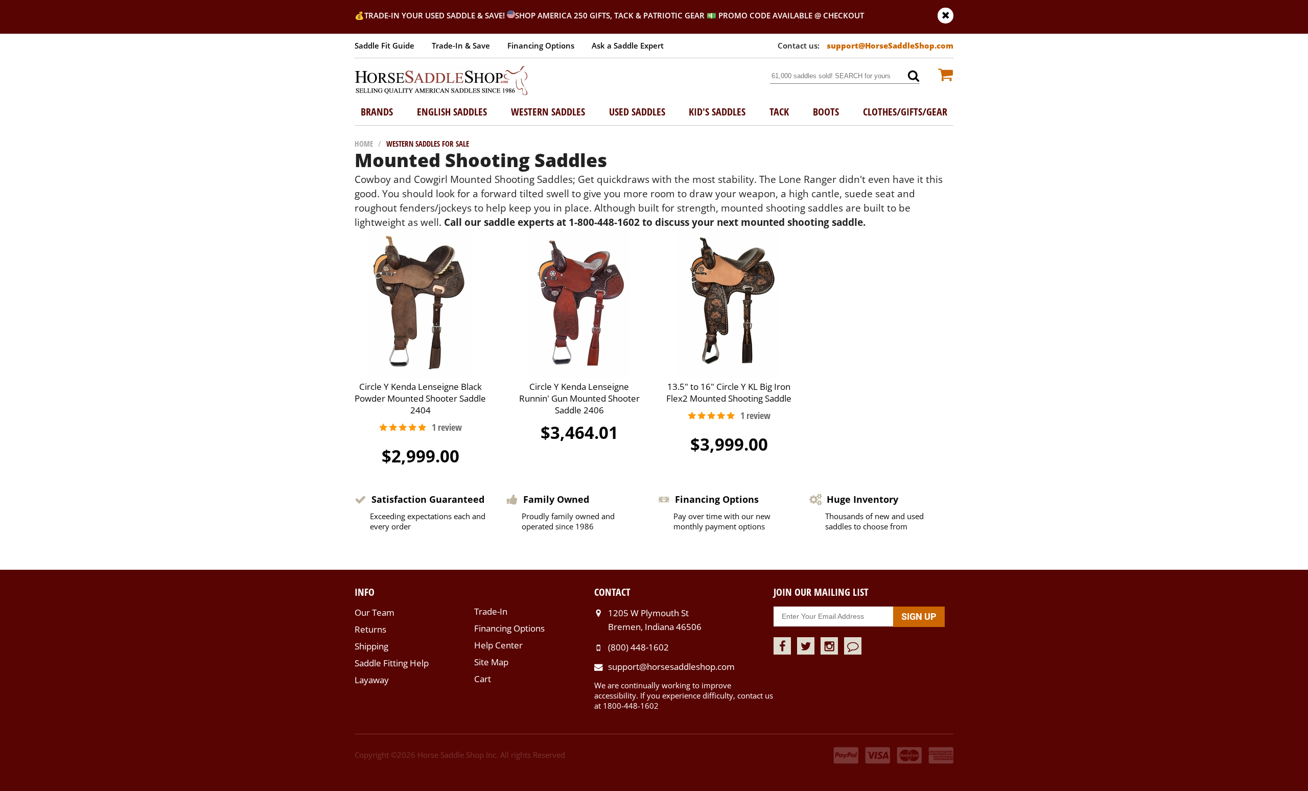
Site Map (491, 662)
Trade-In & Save (461, 45)
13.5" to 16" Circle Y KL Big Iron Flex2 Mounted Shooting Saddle (728, 392)
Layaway (372, 680)
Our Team (374, 612)
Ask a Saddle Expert (628, 45)
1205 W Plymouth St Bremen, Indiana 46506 (655, 619)
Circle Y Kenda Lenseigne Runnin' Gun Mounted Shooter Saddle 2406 (579, 398)
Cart (482, 679)
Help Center (498, 645)
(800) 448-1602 (638, 647)
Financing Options (540, 45)
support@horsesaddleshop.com (671, 666)
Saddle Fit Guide (384, 45)
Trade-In (490, 611)
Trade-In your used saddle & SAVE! (435, 15)
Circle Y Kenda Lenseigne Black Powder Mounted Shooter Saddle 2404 (420, 398)
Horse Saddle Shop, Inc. (441, 81)
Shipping (371, 646)
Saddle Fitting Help (392, 663)
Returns (370, 629)
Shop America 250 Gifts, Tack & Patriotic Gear (610, 15)
